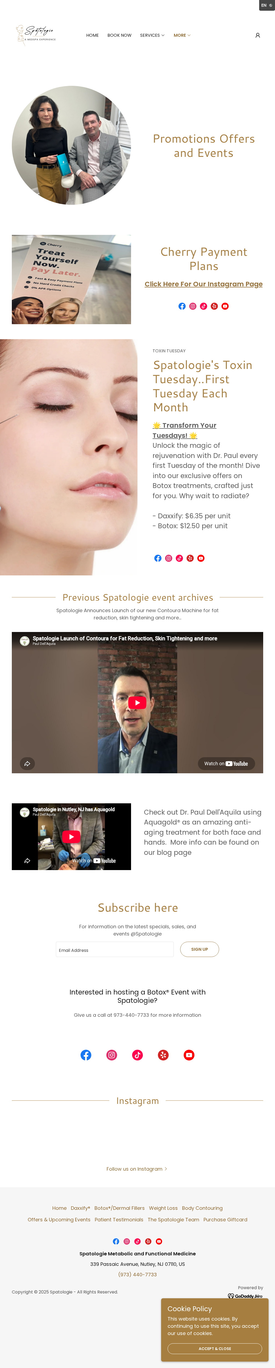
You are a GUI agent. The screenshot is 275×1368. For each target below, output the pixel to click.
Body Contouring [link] (202, 1208)
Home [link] (92, 35)
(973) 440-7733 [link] (137, 1274)
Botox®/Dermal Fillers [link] (120, 1208)
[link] (39, 35)
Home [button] (59, 1208)
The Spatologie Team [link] (173, 1219)
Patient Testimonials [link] (119, 1219)
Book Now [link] (119, 35)
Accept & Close (215, 1348)
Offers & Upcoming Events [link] (59, 1219)
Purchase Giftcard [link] (225, 1219)
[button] (257, 35)
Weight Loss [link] (163, 1208)
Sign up (199, 949)
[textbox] (115, 949)
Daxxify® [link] (80, 1208)
